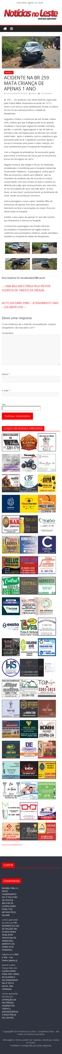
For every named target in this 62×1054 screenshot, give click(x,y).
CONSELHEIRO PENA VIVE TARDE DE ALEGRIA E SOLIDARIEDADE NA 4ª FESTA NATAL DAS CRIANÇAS (10, 980)
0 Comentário (46, 93)
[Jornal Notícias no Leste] (31, 8)
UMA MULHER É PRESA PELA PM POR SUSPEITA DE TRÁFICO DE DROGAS (26, 288)
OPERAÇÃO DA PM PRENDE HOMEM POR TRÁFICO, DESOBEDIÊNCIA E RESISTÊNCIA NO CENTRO (10, 1008)
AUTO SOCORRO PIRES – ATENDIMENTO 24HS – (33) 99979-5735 (30, 305)
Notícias (8, 72)
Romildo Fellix (8, 888)
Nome (6, 374)
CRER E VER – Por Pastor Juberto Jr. (10, 957)
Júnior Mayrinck (44, 1045)
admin (33, 93)
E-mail (6, 390)
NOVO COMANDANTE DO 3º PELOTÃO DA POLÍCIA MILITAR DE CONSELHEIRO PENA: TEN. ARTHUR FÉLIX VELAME (9, 903)
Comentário (7, 333)
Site (4, 404)
